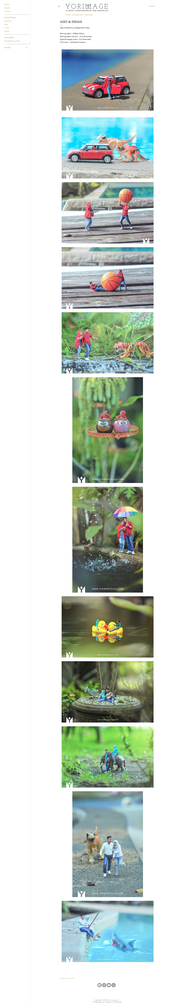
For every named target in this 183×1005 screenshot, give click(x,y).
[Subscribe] (109, 986)
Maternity (7, 21)
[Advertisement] (106, 993)
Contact (7, 11)
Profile (6, 28)
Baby (6, 24)
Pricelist (7, 8)
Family (6, 31)
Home (68, 15)
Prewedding (77, 15)
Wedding (89, 15)
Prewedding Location (12, 41)
